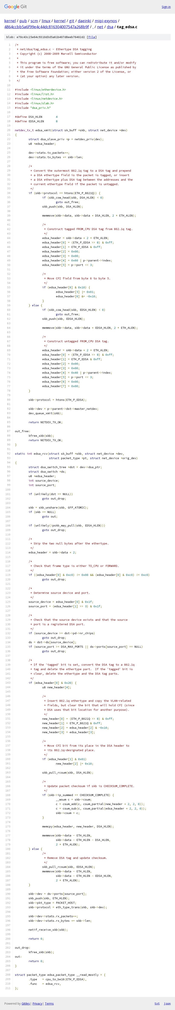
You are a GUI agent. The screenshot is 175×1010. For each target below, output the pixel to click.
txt (157, 1003)
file (91, 37)
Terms (49, 1003)
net (100, 26)
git (71, 20)
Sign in (166, 7)
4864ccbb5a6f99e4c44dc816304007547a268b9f (46, 26)
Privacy (37, 1003)
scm (34, 20)
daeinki (84, 20)
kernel (10, 20)
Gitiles (26, 1003)
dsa (110, 26)
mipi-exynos (106, 20)
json (167, 1003)
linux (46, 20)
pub (23, 20)
